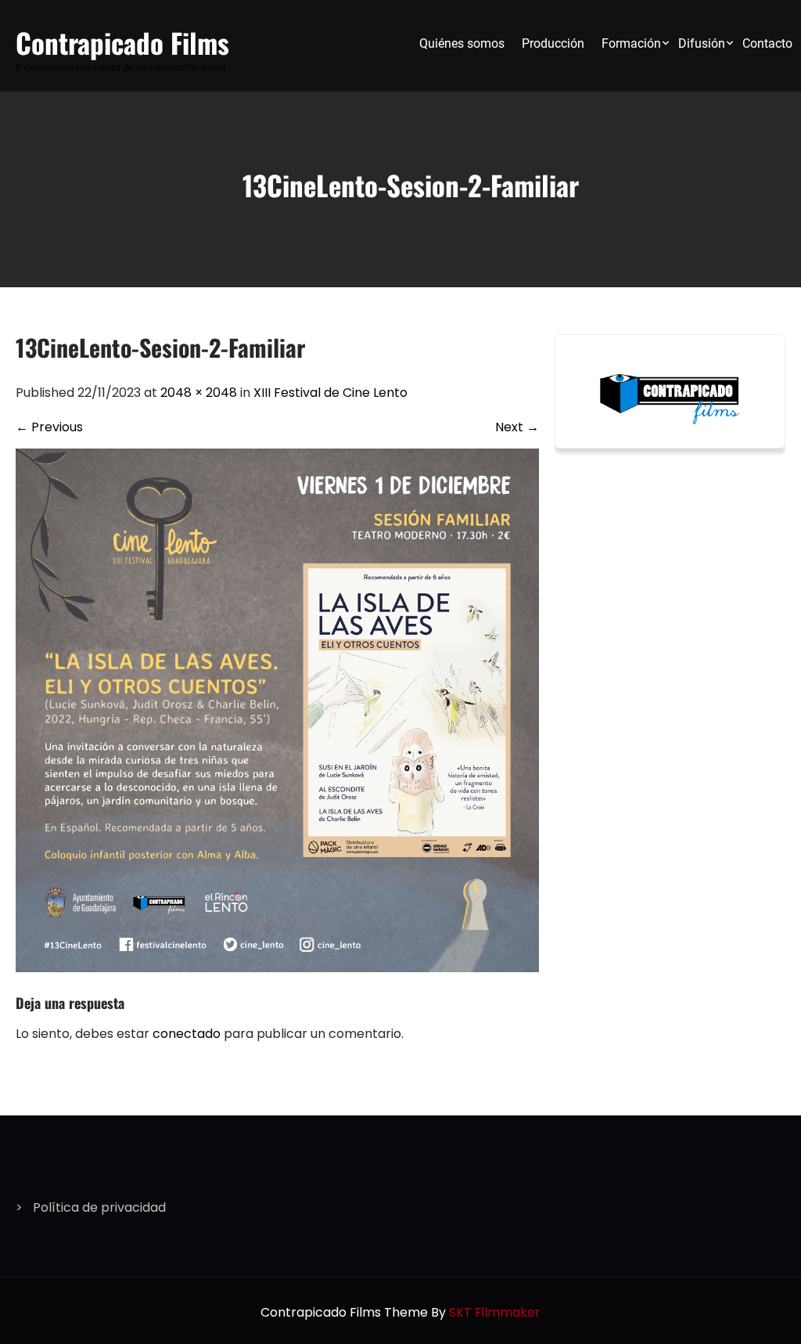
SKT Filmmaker (495, 1312)
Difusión (701, 43)
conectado (187, 1034)
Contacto (767, 43)
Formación (631, 43)
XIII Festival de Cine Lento (330, 393)
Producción (553, 43)
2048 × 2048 (198, 393)
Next (517, 427)
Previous (49, 427)
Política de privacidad (99, 1207)
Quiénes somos (462, 43)
